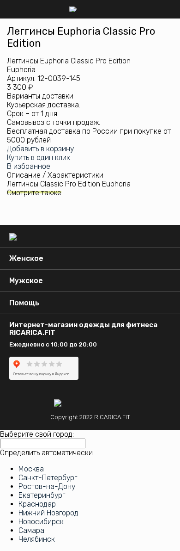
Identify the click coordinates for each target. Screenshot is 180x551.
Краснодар (37, 504)
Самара (31, 530)
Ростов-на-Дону (46, 486)
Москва (31, 468)
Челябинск (36, 539)
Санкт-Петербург (47, 477)
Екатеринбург (41, 495)
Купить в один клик (38, 157)
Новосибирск (41, 521)
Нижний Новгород (48, 512)
